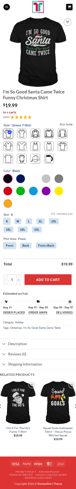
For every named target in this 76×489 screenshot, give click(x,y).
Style (17, 125)
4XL (22, 229)
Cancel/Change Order (51, 474)
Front (9, 245)
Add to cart (48, 279)
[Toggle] (4, 344)
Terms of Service (21, 474)
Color (11, 171)
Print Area (14, 239)
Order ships (37, 312)
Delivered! (64, 312)
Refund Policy (49, 471)
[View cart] (69, 7)
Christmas (16, 328)
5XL (37, 229)
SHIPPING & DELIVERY (38, 477)
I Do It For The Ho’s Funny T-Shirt (18, 429)
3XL (8, 229)
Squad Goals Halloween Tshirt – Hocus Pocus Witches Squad (58, 431)
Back (25, 245)
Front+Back (46, 245)
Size (8, 215)
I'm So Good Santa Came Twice (42, 328)
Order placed (14, 312)
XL (40, 221)
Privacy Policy (25, 471)
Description (17, 344)
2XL (54, 221)
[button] (6, 7)
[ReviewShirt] (38, 7)
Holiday (19, 322)
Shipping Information (25, 364)
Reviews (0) (17, 354)
